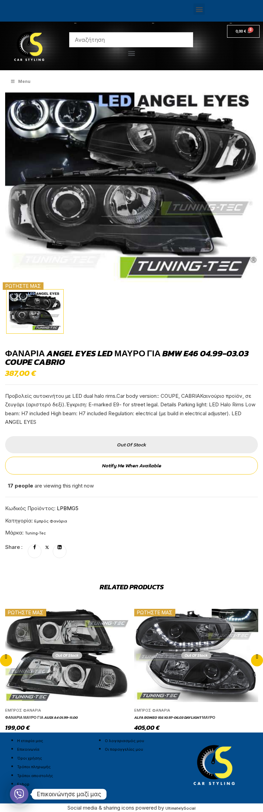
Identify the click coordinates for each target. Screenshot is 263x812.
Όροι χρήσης (29, 758)
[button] (199, 9)
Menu (24, 81)
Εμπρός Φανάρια (50, 521)
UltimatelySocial (180, 808)
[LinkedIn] (59, 547)
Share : (14, 547)
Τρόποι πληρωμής (34, 766)
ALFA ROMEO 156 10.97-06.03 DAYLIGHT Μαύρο (174, 717)
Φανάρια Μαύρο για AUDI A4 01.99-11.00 (41, 717)
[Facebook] (34, 547)
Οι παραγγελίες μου (124, 749)
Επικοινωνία (28, 749)
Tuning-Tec (35, 533)
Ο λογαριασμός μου (124, 740)
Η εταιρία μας (30, 740)
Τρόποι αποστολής (35, 775)
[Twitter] (47, 547)
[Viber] (19, 794)
